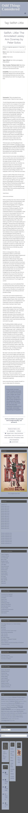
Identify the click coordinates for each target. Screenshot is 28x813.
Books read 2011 (5, 526)
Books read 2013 (5, 523)
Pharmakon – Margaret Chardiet (8, 639)
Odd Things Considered (11, 7)
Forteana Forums (5, 671)
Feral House (4, 601)
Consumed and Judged (6, 596)
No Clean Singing (5, 637)
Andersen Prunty (5, 556)
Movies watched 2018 (6, 541)
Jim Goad (3, 576)
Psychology (3, 716)
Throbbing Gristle (5, 644)
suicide (13, 718)
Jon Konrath (4, 578)
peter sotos (10, 437)
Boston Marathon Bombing (10, 699)
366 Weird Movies (5, 655)
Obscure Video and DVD (7, 657)
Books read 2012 (5, 525)
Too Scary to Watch (6, 658)
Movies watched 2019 (6, 540)
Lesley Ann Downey (16, 435)
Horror (9, 705)
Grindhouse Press (5, 602)
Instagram (6, 782)
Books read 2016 (5, 518)
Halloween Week (4, 705)
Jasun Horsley (4, 574)
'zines (2, 697)
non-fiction (19, 711)
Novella (20, 713)
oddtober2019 (3, 714)
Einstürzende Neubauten (7, 632)
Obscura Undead (5, 680)
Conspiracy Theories (5, 701)
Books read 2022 (5, 508)
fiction (12, 433)
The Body (3, 629)
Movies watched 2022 (6, 535)
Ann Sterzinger (4, 557)
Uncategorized (5, 720)
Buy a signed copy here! (14, 493)
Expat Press (4, 599)
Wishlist (6, 805)
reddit (6, 716)
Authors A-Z (4, 504)
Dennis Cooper (4, 568)
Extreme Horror (11, 703)
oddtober (24, 713)
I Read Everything (11, 707)
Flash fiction (22, 703)
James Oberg (4, 676)
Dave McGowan (5, 566)
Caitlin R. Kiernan (5, 562)
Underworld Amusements (7, 609)
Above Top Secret (5, 669)
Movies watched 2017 (6, 543)
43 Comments (14, 442)
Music (11, 760)
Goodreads (6, 789)
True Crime (16, 718)
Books (19, 431)
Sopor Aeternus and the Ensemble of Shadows (12, 642)
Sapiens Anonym (5, 683)
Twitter (6, 775)
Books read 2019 (5, 513)
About (4, 757)
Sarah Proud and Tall (6, 685)
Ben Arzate (3, 559)
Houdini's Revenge (15, 705)
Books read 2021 (5, 509)
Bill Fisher (3, 627)
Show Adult (11, 228)
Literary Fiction (13, 709)
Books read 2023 (5, 506)
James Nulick (4, 573)
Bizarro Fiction (17, 697)
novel (16, 713)
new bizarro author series (10, 711)
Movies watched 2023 (6, 533)
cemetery (17, 699)
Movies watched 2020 (6, 538)
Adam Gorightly (5, 554)
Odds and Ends (11, 765)
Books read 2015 (5, 519)
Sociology (9, 718)
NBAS (2, 711)
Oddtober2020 (9, 714)
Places (12, 773)
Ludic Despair (4, 678)
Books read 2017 (5, 516)
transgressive (15, 439)
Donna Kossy (4, 569)
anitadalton (12, 431)
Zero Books (4, 612)
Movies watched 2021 (6, 536)
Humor (21, 705)
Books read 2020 (5, 511)
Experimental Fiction (4, 703)
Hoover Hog (4, 673)
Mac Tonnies (4, 579)
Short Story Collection (12, 716)
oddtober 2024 (15, 714)
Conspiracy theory (13, 701)
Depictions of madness (22, 701)
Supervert (3, 583)
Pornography (17, 437)
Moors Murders (17, 112)
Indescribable (7, 435)
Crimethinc (3, 597)
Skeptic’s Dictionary (5, 686)
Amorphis (3, 625)
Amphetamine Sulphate (7, 594)
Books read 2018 (5, 514)
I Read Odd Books (18, 433)
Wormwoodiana (5, 611)
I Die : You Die (4, 634)
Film (11, 757)
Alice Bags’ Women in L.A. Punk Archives (10, 624)
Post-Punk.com (5, 640)
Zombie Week (12, 720)
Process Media (4, 607)
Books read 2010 (5, 528)
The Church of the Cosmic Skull (8, 630)
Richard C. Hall (4, 681)
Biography (10, 697)
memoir (18, 709)
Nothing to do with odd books (8, 713)
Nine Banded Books (6, 606)
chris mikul (21, 699)
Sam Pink (3, 581)
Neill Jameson (4, 635)
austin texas (6, 697)
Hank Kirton (4, 571)
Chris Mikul (3, 564)
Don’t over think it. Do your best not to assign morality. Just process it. (14, 420)
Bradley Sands (4, 561)
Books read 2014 (5, 521)
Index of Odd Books (6, 604)
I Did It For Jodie (5, 675)
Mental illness (22, 709)
